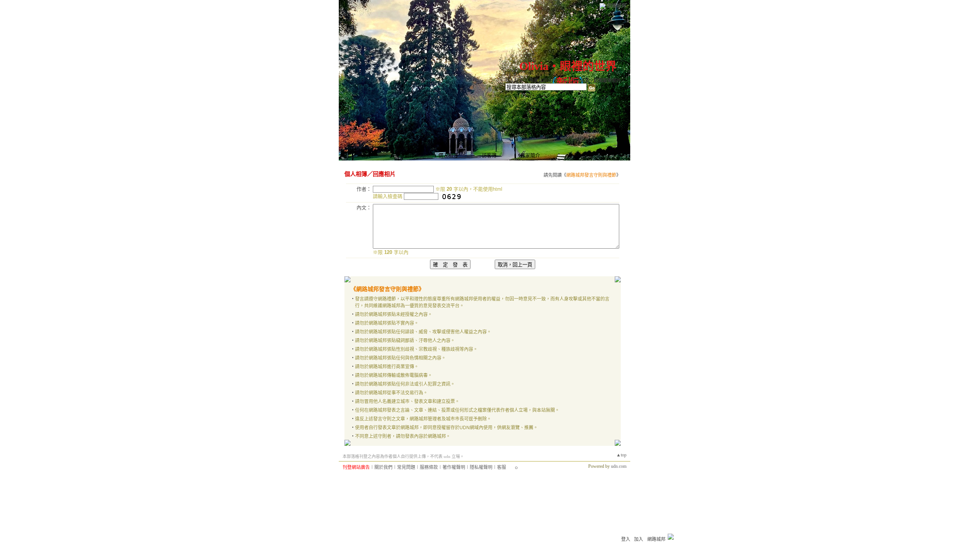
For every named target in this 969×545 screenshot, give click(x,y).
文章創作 (404, 155)
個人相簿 (448, 155)
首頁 (366, 155)
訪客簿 (489, 155)
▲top (621, 455)
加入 (638, 539)
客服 (501, 467)
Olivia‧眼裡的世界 (568, 66)
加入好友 (514, 80)
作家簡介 (530, 155)
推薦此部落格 (542, 80)
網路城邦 (616, 5)
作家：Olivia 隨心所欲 (527, 74)
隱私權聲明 (481, 467)
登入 (625, 539)
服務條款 (429, 467)
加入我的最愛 (575, 80)
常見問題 (406, 467)
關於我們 (383, 467)
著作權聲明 (453, 467)
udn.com (618, 466)
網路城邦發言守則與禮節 (591, 175)
